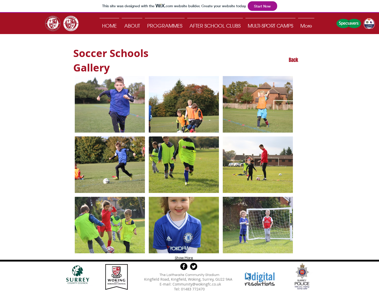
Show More (184, 258)
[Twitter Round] (193, 266)
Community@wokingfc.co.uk (196, 284)
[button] (110, 104)
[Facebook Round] (183, 266)
